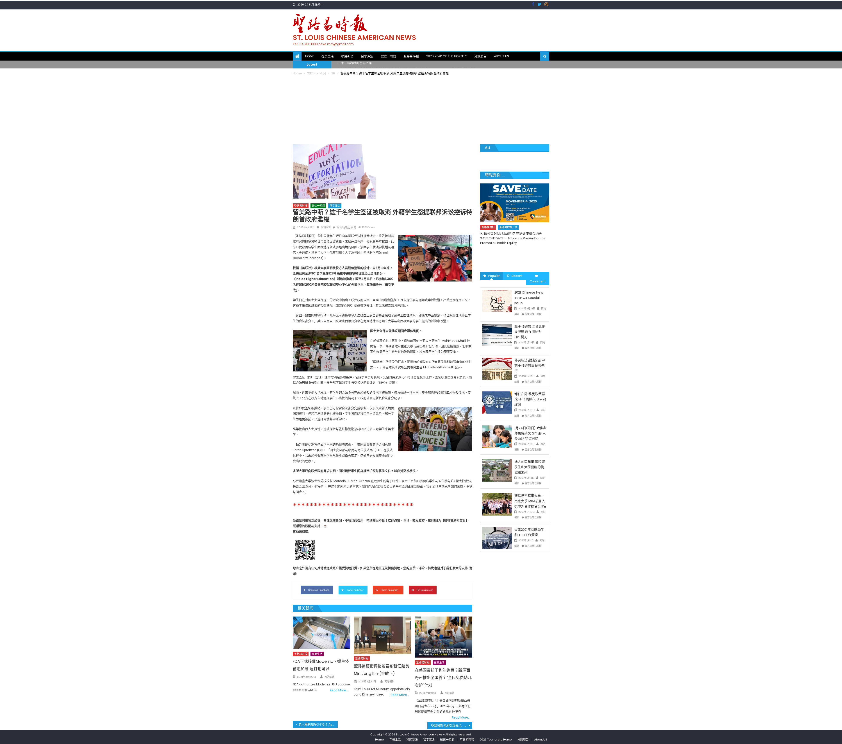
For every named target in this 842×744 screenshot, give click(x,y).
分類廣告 (480, 56)
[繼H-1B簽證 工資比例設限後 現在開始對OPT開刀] (497, 335)
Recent (517, 276)
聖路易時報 (411, 56)
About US (501, 56)
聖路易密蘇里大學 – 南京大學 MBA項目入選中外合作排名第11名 (530, 501)
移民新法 (347, 56)
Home (309, 56)
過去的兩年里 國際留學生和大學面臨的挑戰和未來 (529, 467)
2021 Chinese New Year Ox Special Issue (528, 297)
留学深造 (367, 56)
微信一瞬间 (318, 206)
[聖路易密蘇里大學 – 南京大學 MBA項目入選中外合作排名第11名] (497, 504)
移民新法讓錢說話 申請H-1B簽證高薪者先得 (529, 365)
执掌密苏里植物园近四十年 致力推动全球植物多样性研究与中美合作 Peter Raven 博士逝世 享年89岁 (407, 64)
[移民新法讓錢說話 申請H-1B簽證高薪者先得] (497, 368)
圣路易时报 (300, 206)
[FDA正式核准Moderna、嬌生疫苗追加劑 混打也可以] (321, 633)
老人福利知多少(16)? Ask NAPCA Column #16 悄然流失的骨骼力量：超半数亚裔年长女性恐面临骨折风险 (318, 724)
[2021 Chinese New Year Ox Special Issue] (497, 301)
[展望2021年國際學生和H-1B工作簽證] (497, 538)
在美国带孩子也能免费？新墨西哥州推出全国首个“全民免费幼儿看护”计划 (443, 677)
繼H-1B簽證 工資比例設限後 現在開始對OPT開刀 (529, 331)
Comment (538, 281)
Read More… (339, 690)
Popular (494, 276)
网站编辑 (326, 227)
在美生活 (327, 56)
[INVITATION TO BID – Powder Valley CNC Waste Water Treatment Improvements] (514, 212)
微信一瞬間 (388, 56)
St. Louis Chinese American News (354, 37)
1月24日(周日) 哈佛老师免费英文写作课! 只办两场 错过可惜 (530, 433)
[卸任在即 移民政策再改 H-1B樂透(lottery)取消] (497, 402)
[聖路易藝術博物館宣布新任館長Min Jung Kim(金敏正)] (382, 635)
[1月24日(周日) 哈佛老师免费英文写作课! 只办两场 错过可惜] (497, 436)
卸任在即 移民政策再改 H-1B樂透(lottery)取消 (530, 399)
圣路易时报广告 (508, 246)
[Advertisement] (421, 109)
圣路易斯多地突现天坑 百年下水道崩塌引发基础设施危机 (451, 725)
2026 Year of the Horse (445, 56)
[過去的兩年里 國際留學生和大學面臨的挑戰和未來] (497, 470)
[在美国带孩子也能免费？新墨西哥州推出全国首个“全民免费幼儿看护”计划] (443, 637)
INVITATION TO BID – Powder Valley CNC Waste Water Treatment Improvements (513, 254)
